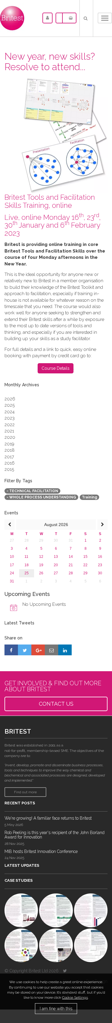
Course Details (56, 368)
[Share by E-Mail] (51, 650)
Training (89, 497)
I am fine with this (56, 1008)
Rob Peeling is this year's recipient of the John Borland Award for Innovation (54, 834)
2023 (9, 418)
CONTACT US (56, 704)
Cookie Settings (75, 997)
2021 (9, 431)
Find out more (25, 792)
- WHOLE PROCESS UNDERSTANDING (41, 497)
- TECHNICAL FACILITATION (32, 491)
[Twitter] (65, 971)
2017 (9, 456)
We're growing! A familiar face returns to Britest (48, 818)
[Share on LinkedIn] (65, 650)
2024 (9, 411)
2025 (9, 405)
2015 (9, 469)
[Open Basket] (69, 18)
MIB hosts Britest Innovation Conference (41, 851)
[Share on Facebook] (11, 650)
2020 (9, 437)
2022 (9, 424)
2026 (9, 399)
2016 (9, 463)
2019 (9, 444)
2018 (9, 450)
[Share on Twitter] (24, 650)
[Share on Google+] (38, 650)
